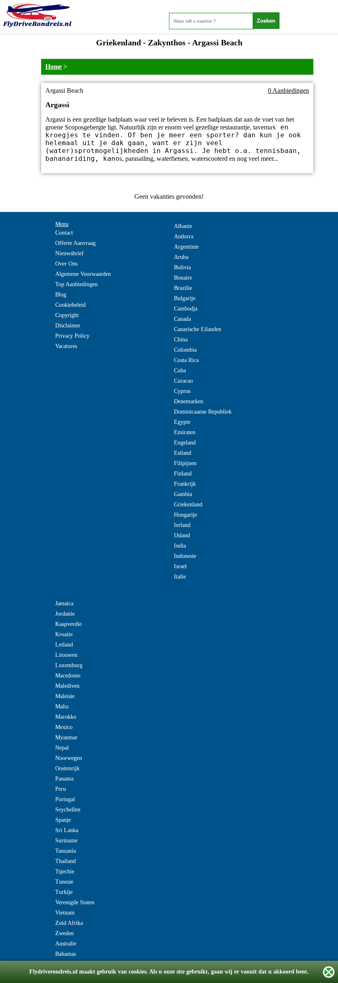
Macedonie (67, 676)
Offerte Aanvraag (75, 243)
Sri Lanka (66, 830)
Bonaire (183, 278)
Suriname (66, 840)
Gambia (183, 494)
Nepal (62, 748)
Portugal (65, 799)
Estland (182, 453)
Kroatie (64, 634)
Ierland (182, 525)
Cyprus (182, 391)
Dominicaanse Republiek (203, 412)
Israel (180, 566)
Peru (60, 789)
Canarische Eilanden (197, 329)
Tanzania (65, 851)
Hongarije (185, 515)
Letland (64, 645)
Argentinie (186, 247)
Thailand (65, 861)
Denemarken (188, 401)
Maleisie (65, 696)
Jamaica (64, 603)
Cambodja (185, 309)
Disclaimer (67, 325)
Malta (61, 706)
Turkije (64, 892)
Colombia (185, 350)
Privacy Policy (72, 336)
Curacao (183, 381)
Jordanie (65, 614)
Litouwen (66, 655)
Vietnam (65, 913)
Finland (183, 473)
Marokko (65, 717)
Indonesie (185, 556)
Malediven (67, 686)
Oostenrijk (67, 768)
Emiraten (184, 432)
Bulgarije (184, 298)
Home (53, 66)
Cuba (180, 370)
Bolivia (182, 267)
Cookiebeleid (70, 305)
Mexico (64, 727)
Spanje (63, 820)
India (180, 546)
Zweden (64, 933)
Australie (65, 944)
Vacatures (66, 346)
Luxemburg (68, 665)
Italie (180, 577)
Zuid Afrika (69, 923)
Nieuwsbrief (69, 253)
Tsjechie (64, 871)
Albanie (183, 226)
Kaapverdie (68, 624)
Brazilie (183, 288)
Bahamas (65, 954)
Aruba (181, 257)
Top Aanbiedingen (76, 284)
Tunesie (64, 882)
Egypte (182, 422)
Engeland (185, 443)
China (181, 339)
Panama (64, 779)
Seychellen (67, 810)
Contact (64, 233)
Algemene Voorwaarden (83, 274)
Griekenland (188, 504)
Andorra (183, 236)
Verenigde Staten (74, 902)
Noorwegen (68, 758)
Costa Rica (186, 360)
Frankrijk (185, 484)
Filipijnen (185, 463)
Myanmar (66, 737)
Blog (60, 295)
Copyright (67, 315)
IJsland (182, 535)
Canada (182, 319)
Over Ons (66, 264)
